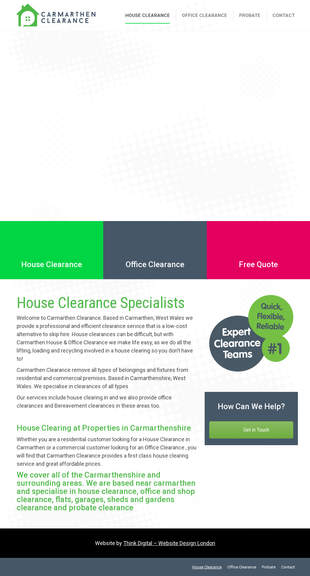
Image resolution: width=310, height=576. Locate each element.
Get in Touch (255, 430)
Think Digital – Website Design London (169, 543)
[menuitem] (147, 15)
